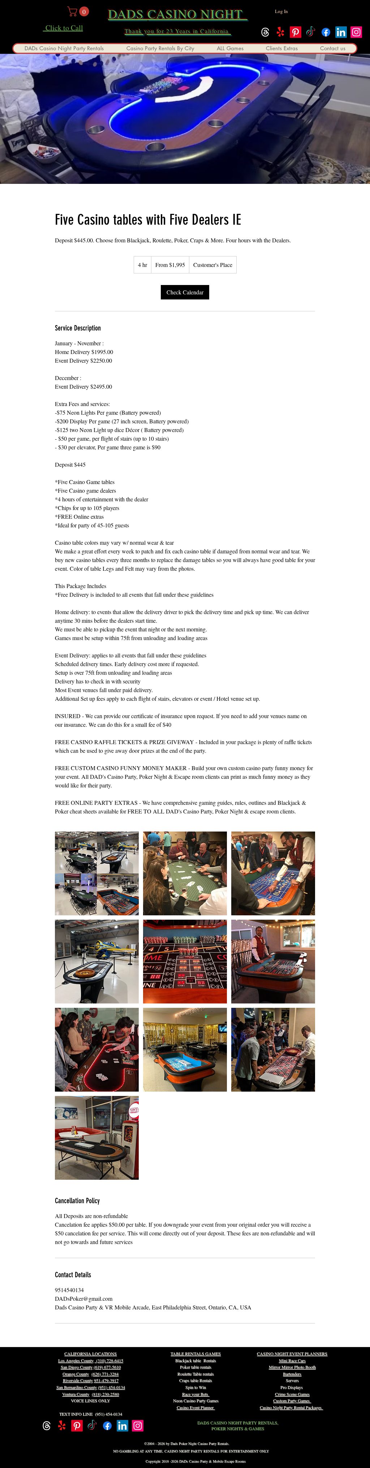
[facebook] (326, 32)
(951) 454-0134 (111, 1387)
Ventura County (75, 1394)
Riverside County (78, 1380)
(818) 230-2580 (105, 1394)
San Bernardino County (76, 1387)
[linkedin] (341, 32)
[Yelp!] (280, 32)
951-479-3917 (106, 1380)
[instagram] (356, 32)
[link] (185, 292)
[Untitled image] (97, 873)
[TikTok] (311, 32)
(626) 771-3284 (105, 1374)
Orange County (76, 1374)
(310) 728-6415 (109, 1360)
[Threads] (265, 32)
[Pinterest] (295, 32)
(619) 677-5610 (107, 1367)
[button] (79, 11)
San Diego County (76, 1367)
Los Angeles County (76, 1360)
